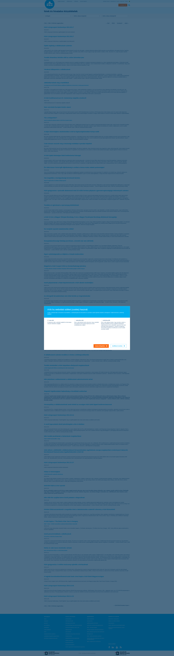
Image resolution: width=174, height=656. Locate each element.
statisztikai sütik (80, 320)
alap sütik (51, 320)
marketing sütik (106, 320)
